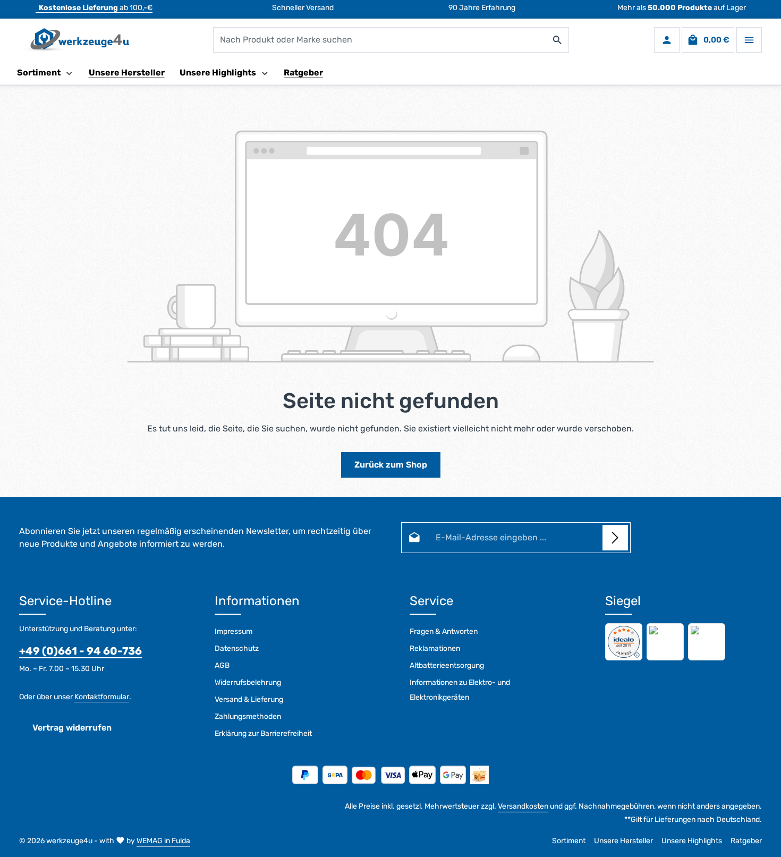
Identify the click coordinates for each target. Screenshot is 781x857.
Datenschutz (237, 648)
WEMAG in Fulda (163, 840)
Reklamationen (435, 648)
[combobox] (380, 40)
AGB (222, 665)
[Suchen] (557, 40)
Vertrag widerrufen (72, 728)
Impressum (233, 631)
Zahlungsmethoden (248, 716)
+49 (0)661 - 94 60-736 (80, 650)
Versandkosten (523, 806)
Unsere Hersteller (623, 840)
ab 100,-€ (95, 7)
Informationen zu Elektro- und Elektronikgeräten (460, 690)
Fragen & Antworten (444, 631)
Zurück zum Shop (390, 465)
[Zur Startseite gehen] (74, 40)
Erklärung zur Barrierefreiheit (263, 733)
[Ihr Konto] (667, 40)
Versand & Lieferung (249, 699)
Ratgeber (746, 840)
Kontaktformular (101, 696)
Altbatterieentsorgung (447, 665)
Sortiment (568, 840)
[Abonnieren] (615, 537)
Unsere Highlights (691, 840)
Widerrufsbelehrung (248, 682)
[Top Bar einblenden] (749, 40)
